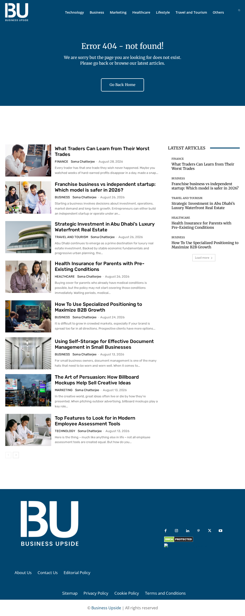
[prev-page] (8, 455)
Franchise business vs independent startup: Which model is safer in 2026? (105, 187)
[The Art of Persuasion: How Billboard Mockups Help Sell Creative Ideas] (28, 390)
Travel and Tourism (71, 237)
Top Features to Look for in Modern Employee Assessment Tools (95, 421)
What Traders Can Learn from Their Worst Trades (203, 166)
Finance (61, 161)
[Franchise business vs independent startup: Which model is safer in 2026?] (28, 197)
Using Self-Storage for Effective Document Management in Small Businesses (104, 344)
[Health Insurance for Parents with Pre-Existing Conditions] (28, 277)
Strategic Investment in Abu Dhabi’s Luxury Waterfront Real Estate (105, 227)
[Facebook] (165, 531)
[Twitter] (209, 531)
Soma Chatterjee (83, 161)
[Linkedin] (187, 531)
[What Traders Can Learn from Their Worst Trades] (28, 160)
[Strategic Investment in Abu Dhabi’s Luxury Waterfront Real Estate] (28, 237)
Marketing (63, 390)
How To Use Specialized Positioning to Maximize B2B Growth (98, 307)
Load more (202, 258)
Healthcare (65, 276)
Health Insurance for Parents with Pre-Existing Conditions (201, 225)
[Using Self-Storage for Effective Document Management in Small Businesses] (28, 353)
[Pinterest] (198, 531)
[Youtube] (220, 531)
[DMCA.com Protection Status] (178, 541)
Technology (65, 431)
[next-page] (16, 455)
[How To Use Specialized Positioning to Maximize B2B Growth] (28, 316)
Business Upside (106, 607)
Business (62, 197)
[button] (239, 10)
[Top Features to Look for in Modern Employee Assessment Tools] (28, 430)
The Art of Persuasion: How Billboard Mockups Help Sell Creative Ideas (97, 380)
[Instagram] (176, 531)
